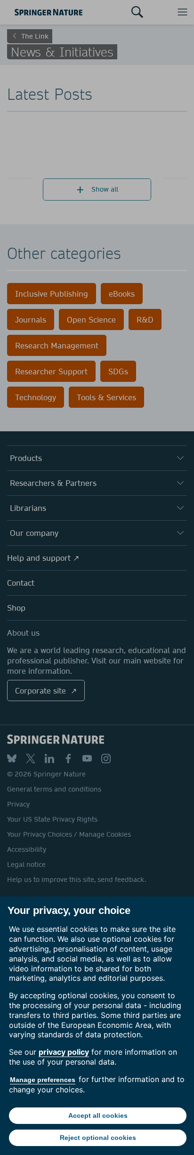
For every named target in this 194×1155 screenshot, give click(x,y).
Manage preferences (42, 1079)
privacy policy (64, 1052)
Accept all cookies (98, 1115)
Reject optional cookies (98, 1137)
